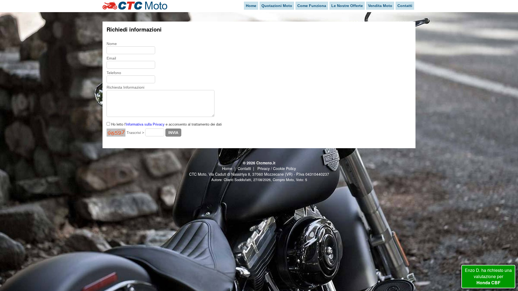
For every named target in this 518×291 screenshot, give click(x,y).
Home (227, 168)
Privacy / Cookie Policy (276, 168)
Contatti (244, 168)
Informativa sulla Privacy (145, 124)
